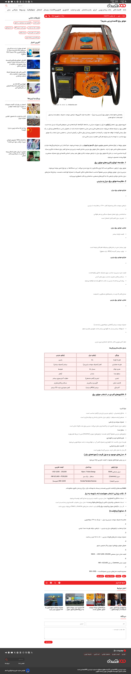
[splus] (20, 2)
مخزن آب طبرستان (33, 33)
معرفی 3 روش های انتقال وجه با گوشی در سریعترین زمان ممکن (16, 154)
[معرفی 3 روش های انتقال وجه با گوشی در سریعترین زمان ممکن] (33, 156)
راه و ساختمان (86, 10)
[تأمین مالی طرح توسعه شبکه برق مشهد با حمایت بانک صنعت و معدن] (33, 76)
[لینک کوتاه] (49, 16)
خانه (124, 10)
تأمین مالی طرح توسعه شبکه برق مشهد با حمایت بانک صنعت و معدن (16, 74)
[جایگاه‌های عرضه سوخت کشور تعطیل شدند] (95, 599)
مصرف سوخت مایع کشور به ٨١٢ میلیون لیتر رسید (54, 609)
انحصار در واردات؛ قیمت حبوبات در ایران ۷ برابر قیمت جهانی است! (15, 106)
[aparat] (17, 2)
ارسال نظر (48, 642)
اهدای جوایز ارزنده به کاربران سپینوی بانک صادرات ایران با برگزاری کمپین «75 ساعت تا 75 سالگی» (16, 51)
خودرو (123, 654)
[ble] (26, 2)
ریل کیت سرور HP (20, 28)
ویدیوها (22, 10)
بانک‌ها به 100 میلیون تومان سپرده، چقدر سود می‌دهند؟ (16, 141)
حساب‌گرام (23, 33)
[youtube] (12, 1)
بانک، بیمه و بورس (104, 10)
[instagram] (9, 2)
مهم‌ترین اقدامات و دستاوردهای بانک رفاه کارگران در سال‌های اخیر (16, 86)
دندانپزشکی (9, 28)
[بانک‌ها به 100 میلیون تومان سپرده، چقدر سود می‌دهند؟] (33, 144)
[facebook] (51, 582)
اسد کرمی (96, 654)
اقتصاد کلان (117, 10)
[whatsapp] (46, 582)
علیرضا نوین (87, 654)
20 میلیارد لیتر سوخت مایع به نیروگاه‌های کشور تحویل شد (75, 609)
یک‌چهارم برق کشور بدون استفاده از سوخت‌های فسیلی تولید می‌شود (118, 609)
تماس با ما (22, 663)
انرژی (95, 10)
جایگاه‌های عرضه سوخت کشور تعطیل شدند (97, 609)
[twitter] (55, 582)
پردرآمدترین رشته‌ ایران (32, 37)
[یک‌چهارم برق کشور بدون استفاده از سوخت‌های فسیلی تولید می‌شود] (116, 599)
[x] (15, 2)
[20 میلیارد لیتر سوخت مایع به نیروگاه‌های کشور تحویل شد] (74, 599)
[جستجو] (6, 6)
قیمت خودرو (115, 654)
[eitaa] (29, 2)
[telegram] (6, 2)
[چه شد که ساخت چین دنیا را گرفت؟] (33, 132)
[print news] (46, 16)
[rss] (32, 2)
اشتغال (39, 10)
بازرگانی (15, 10)
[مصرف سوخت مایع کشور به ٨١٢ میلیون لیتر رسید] (53, 599)
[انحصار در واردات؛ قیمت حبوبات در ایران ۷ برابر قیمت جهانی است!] (33, 109)
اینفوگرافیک (31, 10)
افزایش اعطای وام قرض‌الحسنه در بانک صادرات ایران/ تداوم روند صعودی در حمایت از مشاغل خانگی (16, 63)
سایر (9, 10)
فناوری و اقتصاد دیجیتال (52, 10)
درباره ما (7, 663)
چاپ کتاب (36, 23)
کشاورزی (66, 10)
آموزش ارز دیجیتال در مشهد (22, 23)
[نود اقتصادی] (111, 5)
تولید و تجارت (75, 10)
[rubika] (23, 2)
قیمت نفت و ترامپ (33, 28)
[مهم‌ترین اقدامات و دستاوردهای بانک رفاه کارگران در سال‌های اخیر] (33, 88)
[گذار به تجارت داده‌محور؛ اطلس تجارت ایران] (33, 120)
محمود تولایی (106, 654)
